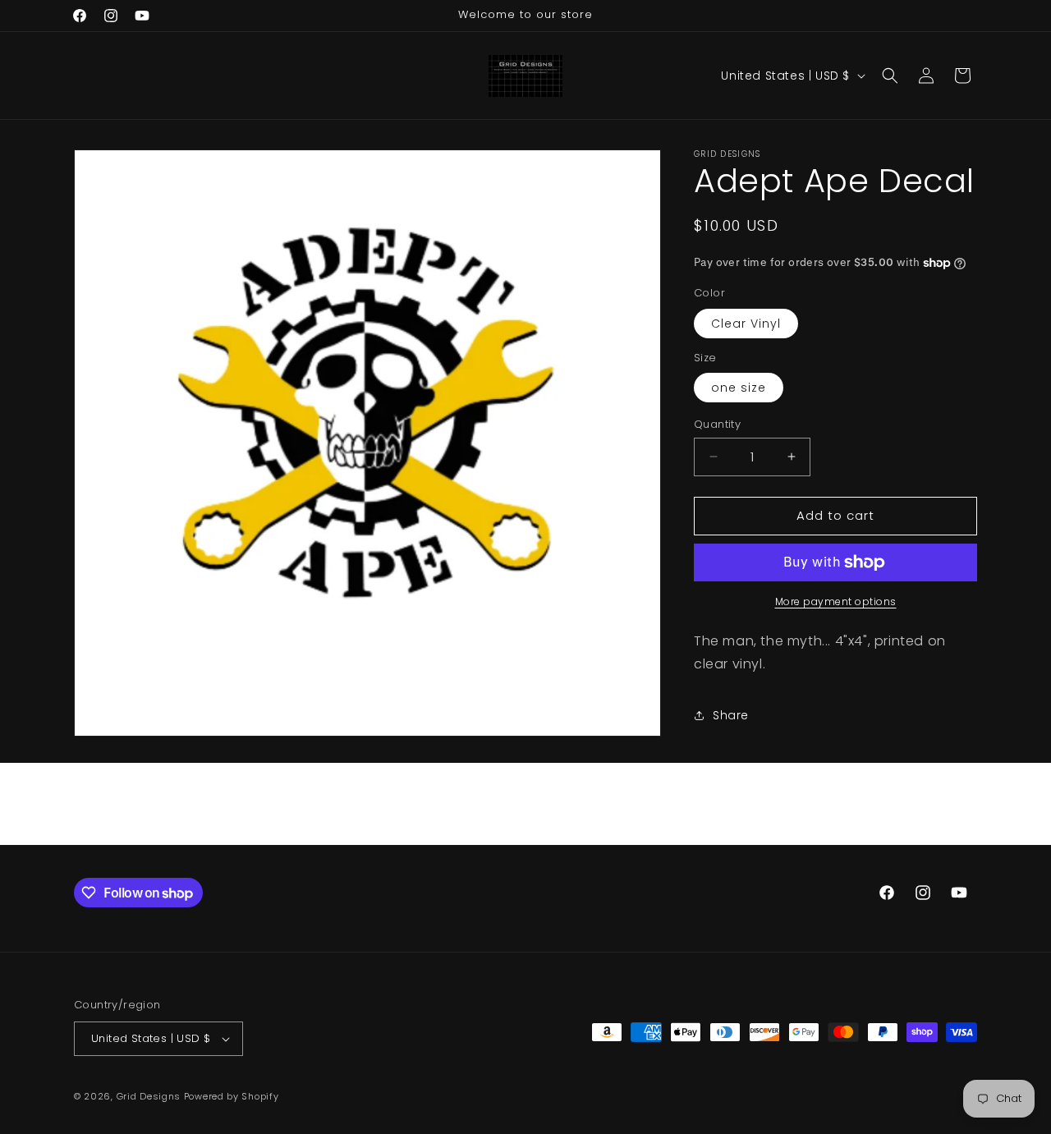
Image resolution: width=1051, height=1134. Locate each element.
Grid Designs (149, 1096)
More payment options (836, 601)
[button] (890, 75)
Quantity (717, 424)
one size (738, 387)
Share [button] (731, 715)
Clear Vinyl (746, 323)
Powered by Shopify (231, 1096)
